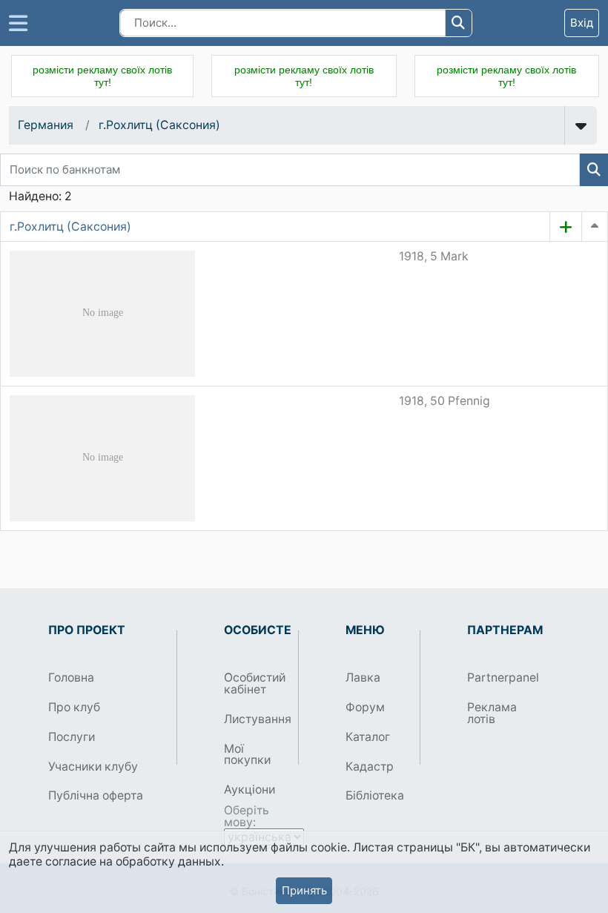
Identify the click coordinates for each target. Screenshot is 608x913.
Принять (304, 890)
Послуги (71, 737)
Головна (71, 677)
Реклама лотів (492, 713)
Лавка (363, 677)
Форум (365, 707)
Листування (255, 719)
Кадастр (370, 766)
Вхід (581, 23)
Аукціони (249, 789)
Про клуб (74, 707)
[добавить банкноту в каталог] (565, 227)
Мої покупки (247, 755)
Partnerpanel (498, 677)
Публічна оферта (95, 795)
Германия (45, 125)
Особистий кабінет (254, 683)
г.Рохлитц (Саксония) (159, 125)
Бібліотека (375, 795)
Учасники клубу (93, 766)
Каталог (368, 737)
